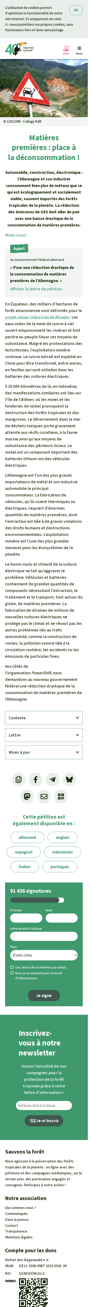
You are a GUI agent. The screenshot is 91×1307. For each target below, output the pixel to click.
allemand (27, 837)
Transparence (16, 1231)
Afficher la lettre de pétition (36, 289)
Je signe (44, 995)
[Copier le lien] (18, 779)
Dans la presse (17, 1219)
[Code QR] (61, 796)
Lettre (15, 735)
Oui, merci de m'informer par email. (41, 967)
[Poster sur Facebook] (35, 779)
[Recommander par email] (44, 796)
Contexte (17, 718)
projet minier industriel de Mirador (37, 317)
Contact (11, 1225)
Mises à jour (16, 235)
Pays (13, 946)
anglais (62, 837)
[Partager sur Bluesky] (69, 779)
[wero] (10, 1281)
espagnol (23, 852)
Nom (49, 910)
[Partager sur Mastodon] (27, 796)
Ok (76, 10)
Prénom (16, 910)
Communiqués (16, 1213)
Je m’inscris (47, 1121)
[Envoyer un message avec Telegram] (52, 779)
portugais (60, 867)
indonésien (62, 852)
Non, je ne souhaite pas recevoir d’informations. (38, 976)
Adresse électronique (26, 928)
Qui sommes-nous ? (20, 1207)
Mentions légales (19, 1237)
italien (25, 867)
